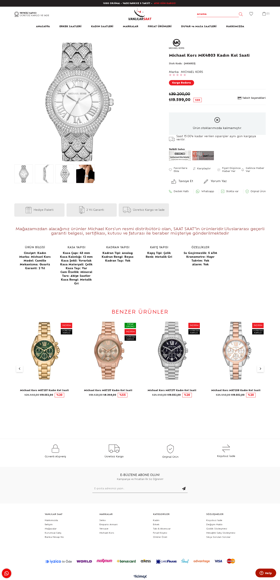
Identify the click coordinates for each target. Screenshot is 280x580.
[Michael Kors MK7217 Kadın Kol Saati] (108, 350)
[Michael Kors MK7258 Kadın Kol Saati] (236, 350)
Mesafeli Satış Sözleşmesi (220, 533)
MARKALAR (130, 26)
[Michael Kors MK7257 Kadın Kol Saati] (44, 350)
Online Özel (160, 537)
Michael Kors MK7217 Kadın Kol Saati (108, 390)
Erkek (156, 525)
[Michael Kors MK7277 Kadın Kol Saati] (172, 350)
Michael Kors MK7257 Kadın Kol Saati (44, 390)
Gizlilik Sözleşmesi (216, 529)
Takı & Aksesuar (162, 529)
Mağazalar (51, 529)
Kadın (156, 520)
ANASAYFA (43, 26)
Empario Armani (108, 525)
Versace (103, 529)
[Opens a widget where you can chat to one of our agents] (265, 573)
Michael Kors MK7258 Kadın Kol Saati (235, 390)
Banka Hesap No (54, 537)
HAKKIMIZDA (235, 26)
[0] (264, 14)
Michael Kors (106, 533)
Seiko (102, 520)
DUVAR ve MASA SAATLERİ (199, 26)
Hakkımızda (51, 520)
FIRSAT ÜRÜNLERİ (160, 26)
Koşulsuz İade (214, 520)
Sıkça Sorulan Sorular (218, 537)
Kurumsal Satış (53, 533)
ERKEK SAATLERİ (70, 26)
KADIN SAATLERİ (102, 26)
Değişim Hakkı (214, 525)
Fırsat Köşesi (160, 533)
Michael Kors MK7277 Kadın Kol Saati (172, 390)
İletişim (49, 525)
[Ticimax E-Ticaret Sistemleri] (140, 577)
